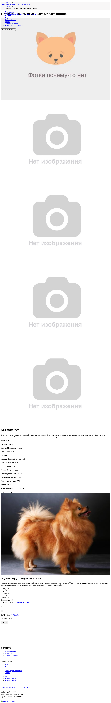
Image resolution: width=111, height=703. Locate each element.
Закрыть (4, 622)
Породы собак (10, 678)
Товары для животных (13, 671)
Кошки (13, 14)
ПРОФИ (8, 16)
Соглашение (9, 654)
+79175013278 (15, 615)
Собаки (8, 14)
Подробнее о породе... (23, 602)
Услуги (33, 14)
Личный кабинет (11, 24)
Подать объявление (8, 29)
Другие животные (23, 14)
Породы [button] (8, 18)
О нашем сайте (10, 652)
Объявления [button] (9, 12)
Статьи (7, 22)
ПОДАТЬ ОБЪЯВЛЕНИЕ (14, 26)
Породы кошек (10, 680)
